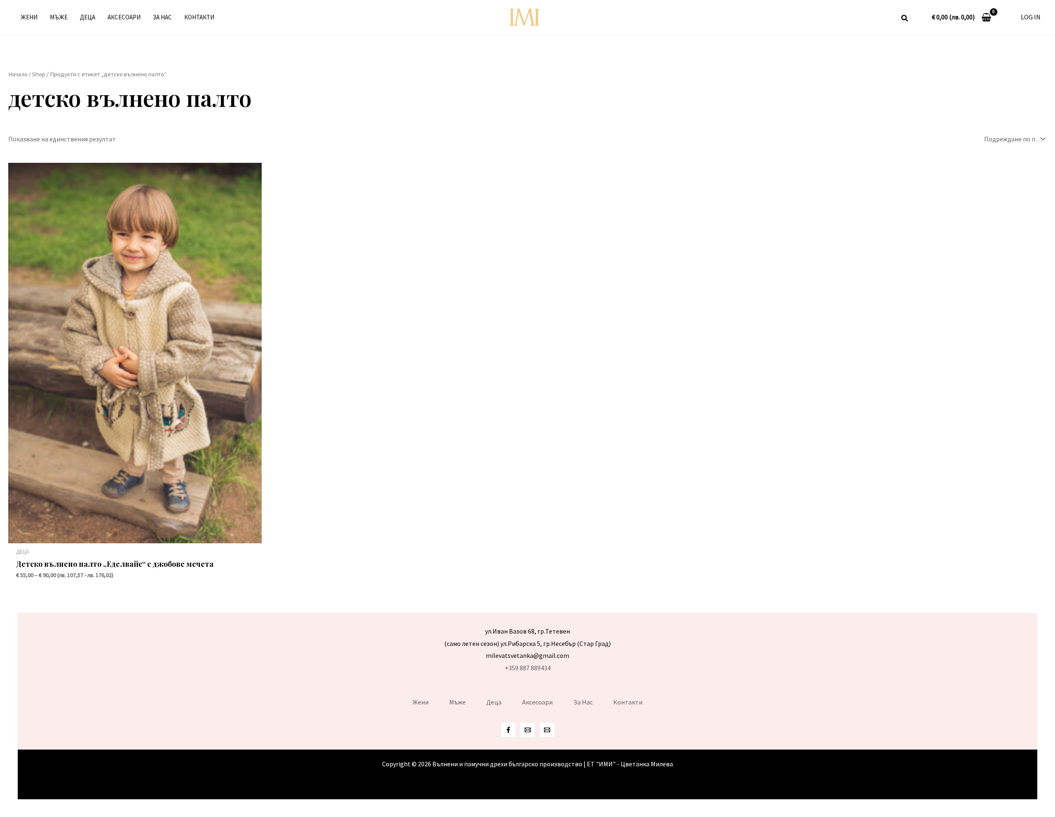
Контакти (199, 17)
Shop (38, 74)
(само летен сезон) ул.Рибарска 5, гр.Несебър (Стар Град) (527, 643)
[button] (905, 19)
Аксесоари (124, 17)
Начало (18, 74)
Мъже (59, 17)
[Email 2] (547, 730)
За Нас (162, 17)
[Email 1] (527, 730)
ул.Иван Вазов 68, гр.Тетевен (527, 631)
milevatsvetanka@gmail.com (527, 655)
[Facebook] (508, 730)
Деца (87, 17)
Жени (29, 17)
